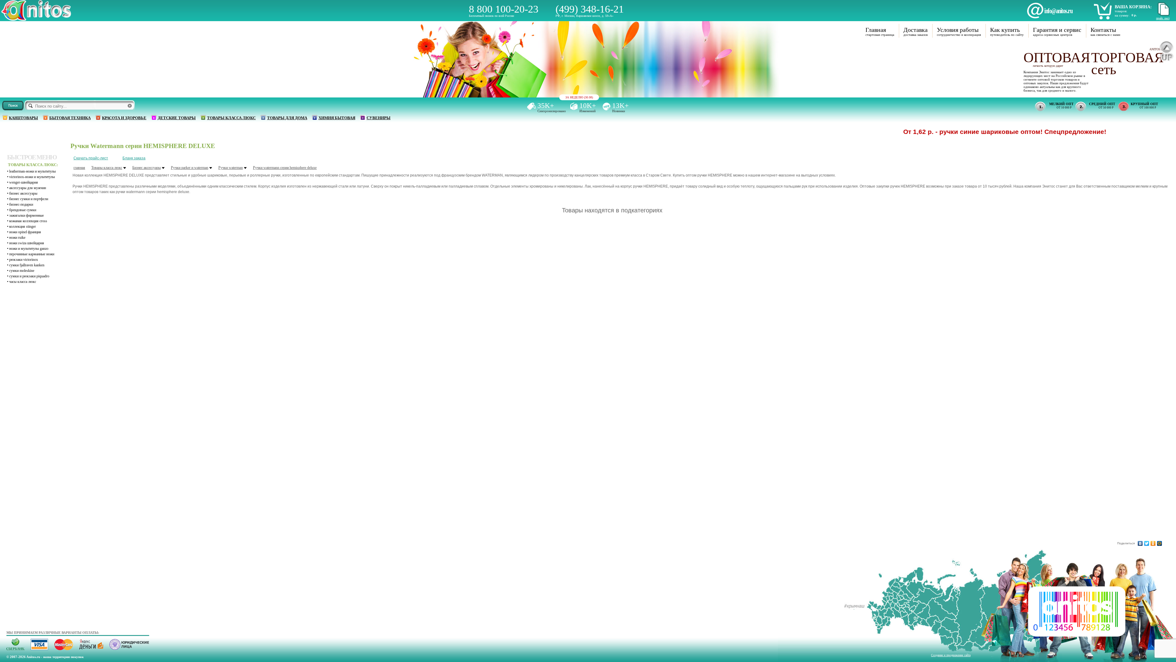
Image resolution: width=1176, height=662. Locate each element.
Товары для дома (287, 118)
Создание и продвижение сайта (951, 655)
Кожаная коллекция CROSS (28, 221)
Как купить (1005, 29)
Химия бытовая (336, 118)
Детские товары (177, 118)
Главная (875, 29)
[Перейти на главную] (36, 19)
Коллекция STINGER (22, 226)
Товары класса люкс (231, 118)
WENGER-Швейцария (23, 182)
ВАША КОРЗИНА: (1133, 7)
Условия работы (957, 29)
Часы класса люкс (22, 282)
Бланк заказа (134, 158)
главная (79, 168)
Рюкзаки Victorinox (23, 259)
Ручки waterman (230, 168)
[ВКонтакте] (1140, 543)
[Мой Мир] (1159, 543)
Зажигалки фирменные (26, 215)
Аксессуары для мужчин (27, 188)
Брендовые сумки (22, 210)
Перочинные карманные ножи (31, 254)
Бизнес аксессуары (23, 193)
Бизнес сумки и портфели (28, 199)
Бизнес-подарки (21, 204)
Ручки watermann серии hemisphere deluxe (285, 168)
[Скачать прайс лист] (1163, 15)
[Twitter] (1147, 543)
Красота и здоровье (124, 118)
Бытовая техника (70, 118)
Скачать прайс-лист (91, 158)
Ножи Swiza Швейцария (26, 243)
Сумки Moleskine (21, 270)
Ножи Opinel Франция (25, 232)
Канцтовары (23, 118)
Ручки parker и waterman (189, 168)
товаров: (1121, 11)
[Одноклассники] (1153, 543)
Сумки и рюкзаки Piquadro (29, 276)
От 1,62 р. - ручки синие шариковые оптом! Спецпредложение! (972, 131)
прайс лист (1163, 18)
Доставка (915, 29)
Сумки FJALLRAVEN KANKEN (26, 265)
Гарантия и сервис (1057, 29)
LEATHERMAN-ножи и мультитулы (32, 171)
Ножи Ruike (17, 237)
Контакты (1103, 29)
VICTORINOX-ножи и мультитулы (32, 177)
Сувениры (378, 118)
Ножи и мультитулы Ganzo (28, 248)
